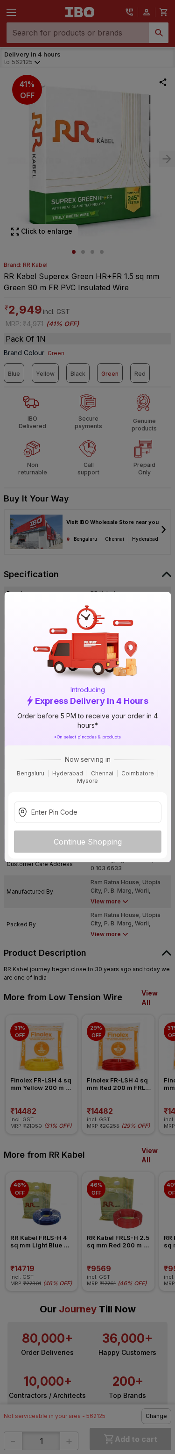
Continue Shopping (88, 841)
